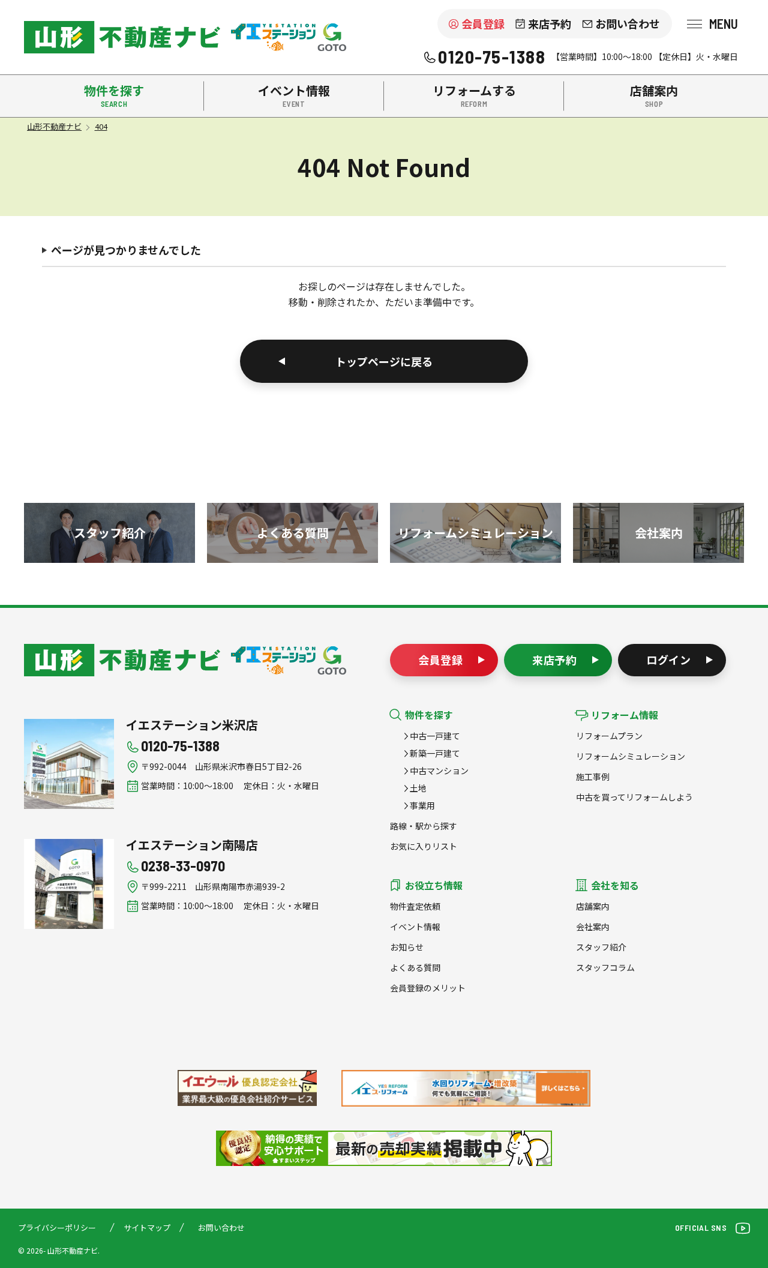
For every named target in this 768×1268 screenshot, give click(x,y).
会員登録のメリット (428, 988)
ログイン (669, 659)
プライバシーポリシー (57, 1227)
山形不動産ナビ (122, 660)
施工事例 (593, 777)
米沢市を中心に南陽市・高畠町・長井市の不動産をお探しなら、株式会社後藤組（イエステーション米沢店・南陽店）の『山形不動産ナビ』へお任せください (122, 37)
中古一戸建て (435, 736)
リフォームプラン (609, 736)
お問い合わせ (627, 23)
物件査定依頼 (415, 906)
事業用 (422, 805)
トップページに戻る (384, 361)
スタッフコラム (605, 967)
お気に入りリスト (423, 846)
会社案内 (593, 927)
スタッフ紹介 (601, 947)
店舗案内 (593, 906)
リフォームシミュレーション (630, 756)
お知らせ (407, 947)
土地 (418, 788)
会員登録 (483, 23)
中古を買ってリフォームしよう (634, 797)
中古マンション (439, 771)
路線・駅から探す (423, 826)
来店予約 (549, 23)
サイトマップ (147, 1227)
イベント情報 (415, 927)
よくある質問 (415, 967)
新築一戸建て (435, 753)
